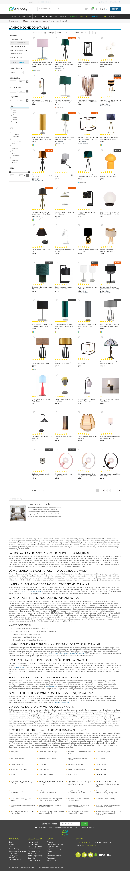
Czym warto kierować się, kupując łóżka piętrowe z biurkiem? (51, 812)
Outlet (103, 16)
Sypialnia (21, 62)
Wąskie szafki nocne (17, 764)
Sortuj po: (51, 32)
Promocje (83, 16)
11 (115, 490)
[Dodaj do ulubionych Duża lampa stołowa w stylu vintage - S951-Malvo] (102, 337)
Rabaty (49, 851)
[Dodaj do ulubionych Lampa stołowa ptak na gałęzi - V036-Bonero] (102, 374)
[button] (58, 9)
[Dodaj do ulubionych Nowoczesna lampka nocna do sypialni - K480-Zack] (102, 38)
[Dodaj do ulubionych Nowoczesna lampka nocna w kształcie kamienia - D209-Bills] (102, 187)
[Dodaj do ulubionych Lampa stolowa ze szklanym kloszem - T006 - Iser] (79, 374)
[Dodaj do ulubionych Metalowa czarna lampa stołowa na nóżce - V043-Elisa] (102, 412)
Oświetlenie (47, 16)
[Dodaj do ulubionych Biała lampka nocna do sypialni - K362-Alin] (56, 225)
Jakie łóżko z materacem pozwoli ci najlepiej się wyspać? (50, 805)
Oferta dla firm (14, 853)
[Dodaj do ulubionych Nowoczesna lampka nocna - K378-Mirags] (79, 187)
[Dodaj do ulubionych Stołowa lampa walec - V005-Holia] (56, 412)
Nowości (73, 16)
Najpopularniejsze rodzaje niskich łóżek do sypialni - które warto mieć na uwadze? (51, 783)
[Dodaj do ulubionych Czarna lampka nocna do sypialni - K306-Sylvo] (79, 225)
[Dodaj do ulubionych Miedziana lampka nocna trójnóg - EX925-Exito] (34, 150)
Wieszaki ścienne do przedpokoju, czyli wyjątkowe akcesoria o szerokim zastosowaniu (108, 813)
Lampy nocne (15, 752)
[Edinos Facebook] (78, 855)
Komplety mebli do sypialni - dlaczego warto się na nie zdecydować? (79, 791)
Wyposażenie (60, 16)
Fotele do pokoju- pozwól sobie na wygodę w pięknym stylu (78, 812)
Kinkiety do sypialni (16, 39)
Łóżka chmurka (72, 774)
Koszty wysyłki (33, 842)
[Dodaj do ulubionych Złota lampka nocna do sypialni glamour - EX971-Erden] (56, 337)
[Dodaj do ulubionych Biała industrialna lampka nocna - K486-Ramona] (56, 187)
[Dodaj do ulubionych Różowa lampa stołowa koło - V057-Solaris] (56, 449)
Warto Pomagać (14, 849)
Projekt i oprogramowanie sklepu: (52, 868)
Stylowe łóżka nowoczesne (47, 758)
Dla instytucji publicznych (13, 856)
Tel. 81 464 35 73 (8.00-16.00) (31, 2)
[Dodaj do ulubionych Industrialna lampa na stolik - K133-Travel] (79, 337)
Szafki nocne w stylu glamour (76, 769)
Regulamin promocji (54, 849)
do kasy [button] (115, 9)
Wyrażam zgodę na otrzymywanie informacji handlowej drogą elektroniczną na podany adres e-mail (66, 827)
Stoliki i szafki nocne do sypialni (49, 752)
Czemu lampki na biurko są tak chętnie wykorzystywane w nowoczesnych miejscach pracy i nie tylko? (79, 783)
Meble (13, 16)
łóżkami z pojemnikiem (61, 702)
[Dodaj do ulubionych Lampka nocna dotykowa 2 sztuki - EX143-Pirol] (79, 262)
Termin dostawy (33, 844)
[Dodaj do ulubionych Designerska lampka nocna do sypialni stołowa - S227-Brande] (79, 75)
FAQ (48, 853)
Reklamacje (51, 858)
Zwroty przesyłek (34, 851)
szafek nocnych (51, 687)
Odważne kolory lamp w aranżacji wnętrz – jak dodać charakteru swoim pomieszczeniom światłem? (107, 792)
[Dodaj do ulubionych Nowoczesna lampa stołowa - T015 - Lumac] (34, 374)
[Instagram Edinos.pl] (84, 855)
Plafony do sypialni (16, 54)
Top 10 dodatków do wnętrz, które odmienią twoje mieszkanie (78, 805)
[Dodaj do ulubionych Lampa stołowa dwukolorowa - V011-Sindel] (56, 374)
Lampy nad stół (100, 758)
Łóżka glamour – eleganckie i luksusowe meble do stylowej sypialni (51, 791)
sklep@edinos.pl (46, 2)
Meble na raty (32, 853)
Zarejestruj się (115, 2)
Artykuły (50, 842)
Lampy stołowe (44, 769)
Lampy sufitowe (101, 764)
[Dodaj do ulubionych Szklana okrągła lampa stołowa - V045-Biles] (34, 449)
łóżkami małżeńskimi (77, 654)
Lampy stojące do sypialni (18, 46)
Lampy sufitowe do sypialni (18, 50)
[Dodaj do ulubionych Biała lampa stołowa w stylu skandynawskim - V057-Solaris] (79, 449)
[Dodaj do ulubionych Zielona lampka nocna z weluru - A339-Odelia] (34, 262)
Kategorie (13, 36)
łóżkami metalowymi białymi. (31, 591)
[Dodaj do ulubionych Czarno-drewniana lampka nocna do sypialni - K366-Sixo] (102, 75)
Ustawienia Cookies (34, 849)
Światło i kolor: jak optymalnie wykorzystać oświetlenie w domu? (21, 782)
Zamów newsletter (50, 824)
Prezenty (112, 16)
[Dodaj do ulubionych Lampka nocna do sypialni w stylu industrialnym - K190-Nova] (34, 75)
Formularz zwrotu (15, 859)
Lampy (13, 774)
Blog (10, 842)
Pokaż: (77, 32)
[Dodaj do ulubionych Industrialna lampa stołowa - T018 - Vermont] (34, 412)
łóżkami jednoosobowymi (58, 654)
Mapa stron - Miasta (54, 856)
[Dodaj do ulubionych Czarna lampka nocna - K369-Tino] (34, 225)
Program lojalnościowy (55, 844)
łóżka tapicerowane (19, 667)
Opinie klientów (33, 858)
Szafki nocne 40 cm (102, 769)
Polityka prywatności (35, 846)
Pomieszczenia (25, 16)
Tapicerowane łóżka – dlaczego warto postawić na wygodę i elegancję (51, 799)
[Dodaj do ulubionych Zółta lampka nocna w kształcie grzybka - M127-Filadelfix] (102, 150)
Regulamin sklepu (53, 846)
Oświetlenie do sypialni (103, 752)
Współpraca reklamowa (17, 851)
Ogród (36, 16)
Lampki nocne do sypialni (18, 43)
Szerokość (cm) (15, 78)
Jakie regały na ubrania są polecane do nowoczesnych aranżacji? (108, 805)
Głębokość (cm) (15, 97)
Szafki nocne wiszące (17, 758)
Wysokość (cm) (15, 87)
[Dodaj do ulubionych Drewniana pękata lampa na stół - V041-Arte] (79, 412)
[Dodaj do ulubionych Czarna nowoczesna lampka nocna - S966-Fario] (56, 262)
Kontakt (18, 2)
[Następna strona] (119, 490)
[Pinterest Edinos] (90, 855)
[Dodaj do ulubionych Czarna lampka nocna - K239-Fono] (56, 150)
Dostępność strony (34, 860)
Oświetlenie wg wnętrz (46, 774)
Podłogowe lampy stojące (19, 769)
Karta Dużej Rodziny (35, 856)
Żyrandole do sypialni (17, 57)
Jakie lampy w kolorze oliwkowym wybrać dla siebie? (78, 799)
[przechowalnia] (87, 9)
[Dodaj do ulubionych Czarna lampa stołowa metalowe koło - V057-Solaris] (102, 449)
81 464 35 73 (84, 842)
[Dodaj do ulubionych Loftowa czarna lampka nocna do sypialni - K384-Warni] (79, 38)
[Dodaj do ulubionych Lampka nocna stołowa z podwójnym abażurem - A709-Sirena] (102, 262)
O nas (11, 2)
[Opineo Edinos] (102, 855)
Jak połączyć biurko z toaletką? (105, 799)
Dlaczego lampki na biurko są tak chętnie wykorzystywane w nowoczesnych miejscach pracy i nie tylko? (107, 784)
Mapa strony (51, 860)
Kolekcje (94, 16)
